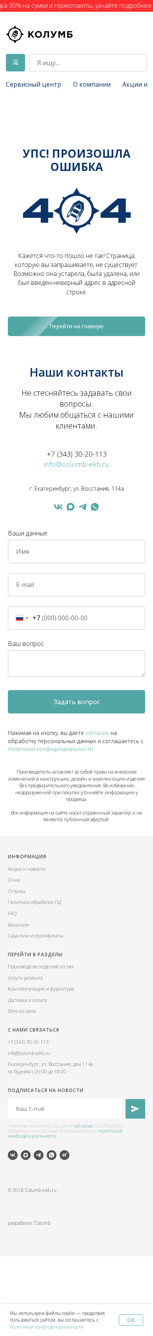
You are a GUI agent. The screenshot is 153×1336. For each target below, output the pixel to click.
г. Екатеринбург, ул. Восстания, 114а (76, 488)
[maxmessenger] (70, 507)
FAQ (12, 913)
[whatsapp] (95, 507)
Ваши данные (27, 533)
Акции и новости (26, 869)
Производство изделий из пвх (41, 966)
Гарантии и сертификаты (36, 935)
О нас (14, 880)
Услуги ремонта (25, 978)
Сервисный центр (33, 84)
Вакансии (18, 925)
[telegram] (82, 507)
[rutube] (64, 1155)
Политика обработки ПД (34, 902)
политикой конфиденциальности (47, 1327)
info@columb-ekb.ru (76, 464)
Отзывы (17, 891)
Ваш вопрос (26, 643)
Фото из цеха (22, 1011)
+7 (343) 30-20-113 (77, 454)
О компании (92, 84)
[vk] (58, 507)
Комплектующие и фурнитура (41, 989)
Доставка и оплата (27, 1000)
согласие (97, 732)
